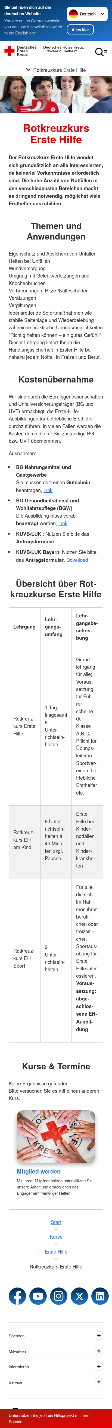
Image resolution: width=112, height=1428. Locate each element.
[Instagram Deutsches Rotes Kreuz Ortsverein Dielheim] (58, 1296)
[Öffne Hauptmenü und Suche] (101, 52)
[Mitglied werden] (56, 1136)
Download (77, 559)
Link (47, 489)
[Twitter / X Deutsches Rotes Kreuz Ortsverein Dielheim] (79, 1296)
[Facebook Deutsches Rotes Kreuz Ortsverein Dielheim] (17, 1296)
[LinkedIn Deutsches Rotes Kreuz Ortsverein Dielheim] (100, 1296)
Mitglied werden (39, 1171)
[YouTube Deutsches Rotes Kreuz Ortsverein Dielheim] (38, 1296)
